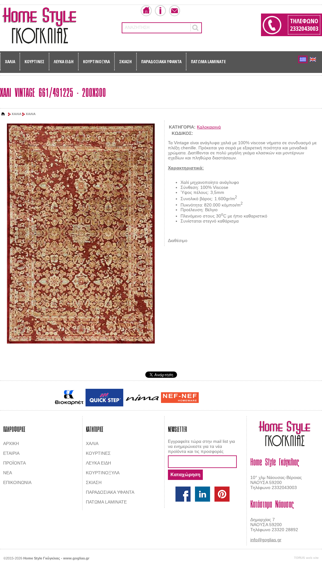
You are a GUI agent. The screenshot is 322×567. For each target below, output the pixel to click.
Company (160, 10)
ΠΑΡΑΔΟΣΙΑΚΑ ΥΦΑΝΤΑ (161, 61)
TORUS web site (306, 557)
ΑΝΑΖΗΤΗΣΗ (137, 27)
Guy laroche (211, 397)
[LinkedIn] (202, 494)
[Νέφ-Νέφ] (180, 397)
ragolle (262, 397)
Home (146, 10)
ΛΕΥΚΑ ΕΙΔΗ (64, 61)
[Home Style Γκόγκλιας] (39, 25)
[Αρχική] (3, 114)
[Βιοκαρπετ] (69, 397)
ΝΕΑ (7, 472)
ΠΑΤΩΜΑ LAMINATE (208, 61)
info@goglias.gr (265, 539)
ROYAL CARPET (239, 397)
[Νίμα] (142, 397)
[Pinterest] (222, 494)
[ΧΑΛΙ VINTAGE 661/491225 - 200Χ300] (81, 234)
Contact (174, 10)
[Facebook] (183, 494)
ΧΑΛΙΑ (10, 61)
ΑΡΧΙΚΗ (11, 443)
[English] (313, 59)
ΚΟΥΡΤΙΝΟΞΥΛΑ (96, 61)
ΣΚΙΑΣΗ (125, 61)
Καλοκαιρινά (209, 126)
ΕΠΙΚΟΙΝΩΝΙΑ (17, 482)
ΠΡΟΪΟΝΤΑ (14, 462)
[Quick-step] (104, 397)
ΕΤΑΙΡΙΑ (11, 453)
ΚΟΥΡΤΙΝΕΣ (34, 61)
